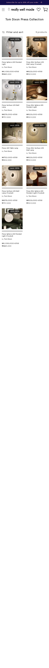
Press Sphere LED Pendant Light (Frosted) (11, 212)
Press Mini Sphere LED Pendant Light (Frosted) (36, 169)
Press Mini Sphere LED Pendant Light (36, 84)
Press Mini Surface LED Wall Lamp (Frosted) (35, 40)
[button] (3, 9)
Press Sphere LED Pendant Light (11, 39)
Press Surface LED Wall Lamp (12, 82)
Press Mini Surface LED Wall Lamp (35, 127)
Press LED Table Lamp (11, 125)
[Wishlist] (38, 9)
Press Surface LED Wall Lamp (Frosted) (12, 169)
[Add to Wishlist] (5, 39)
